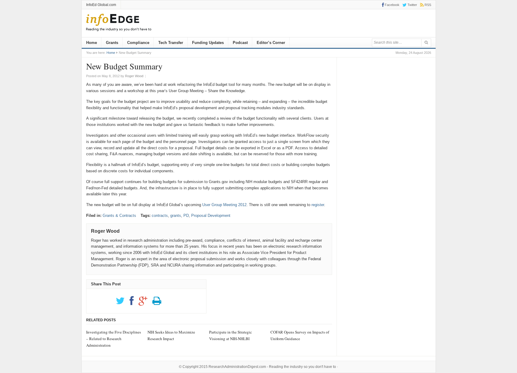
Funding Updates (208, 42)
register (317, 205)
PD (186, 215)
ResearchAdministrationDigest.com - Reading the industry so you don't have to (272, 367)
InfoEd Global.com (101, 5)
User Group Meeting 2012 (224, 205)
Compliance (138, 42)
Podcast (240, 42)
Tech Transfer (170, 42)
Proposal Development (210, 215)
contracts (160, 215)
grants (175, 215)
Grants (112, 42)
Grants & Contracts (119, 215)
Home (91, 42)
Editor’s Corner (271, 42)
